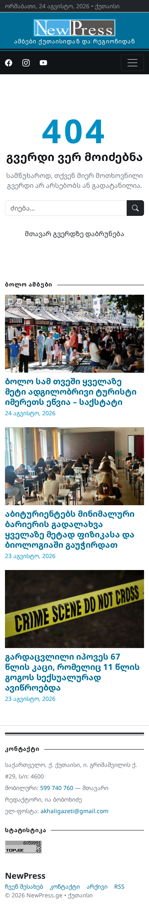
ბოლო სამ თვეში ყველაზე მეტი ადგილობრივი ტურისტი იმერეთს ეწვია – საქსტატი (71, 391)
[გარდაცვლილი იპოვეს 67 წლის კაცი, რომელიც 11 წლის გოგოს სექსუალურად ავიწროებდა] (74, 609)
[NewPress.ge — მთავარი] (74, 23)
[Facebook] (8, 62)
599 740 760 (56, 788)
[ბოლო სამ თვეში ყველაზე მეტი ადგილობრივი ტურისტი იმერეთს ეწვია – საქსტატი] (74, 334)
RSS (119, 886)
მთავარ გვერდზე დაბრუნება (74, 233)
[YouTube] (43, 62)
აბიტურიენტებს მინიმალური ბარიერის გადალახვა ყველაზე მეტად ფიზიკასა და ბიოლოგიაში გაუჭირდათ (70, 529)
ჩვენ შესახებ (24, 886)
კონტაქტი (65, 886)
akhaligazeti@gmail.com (74, 811)
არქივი (97, 886)
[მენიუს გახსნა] (132, 62)
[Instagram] (26, 62)
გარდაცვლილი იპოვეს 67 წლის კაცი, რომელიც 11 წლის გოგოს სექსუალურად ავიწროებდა (72, 672)
